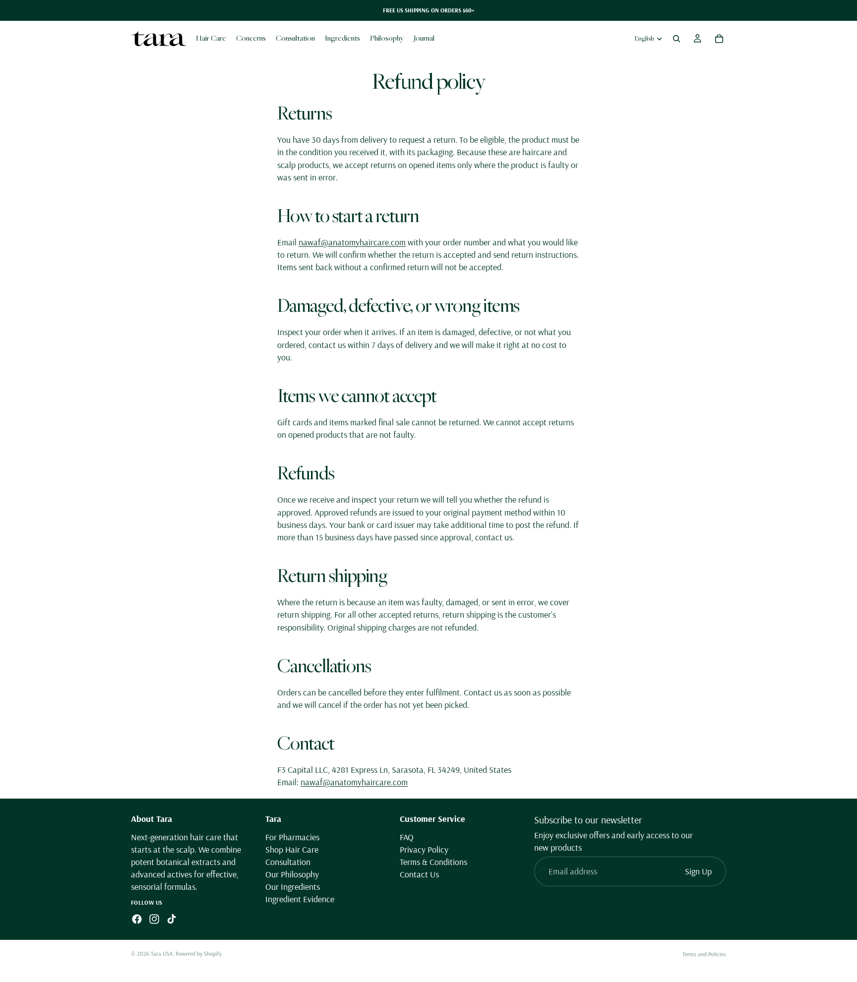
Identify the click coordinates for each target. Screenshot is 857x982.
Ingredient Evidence (299, 899)
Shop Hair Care (291, 849)
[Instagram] (154, 919)
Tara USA (162, 953)
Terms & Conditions (433, 861)
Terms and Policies (704, 954)
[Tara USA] (158, 38)
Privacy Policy (424, 849)
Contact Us (419, 874)
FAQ (407, 836)
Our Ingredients (292, 886)
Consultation (287, 861)
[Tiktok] (172, 919)
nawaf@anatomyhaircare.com (352, 242)
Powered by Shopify (199, 953)
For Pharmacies (292, 836)
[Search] (676, 39)
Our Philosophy (292, 874)
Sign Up (698, 871)
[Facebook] (137, 919)
